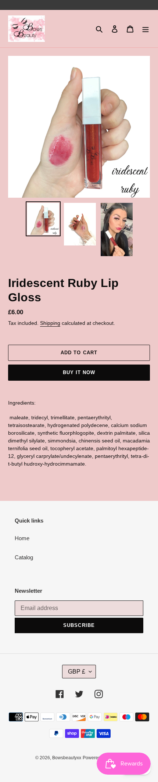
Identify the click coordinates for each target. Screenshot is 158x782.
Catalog (24, 557)
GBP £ (76, 671)
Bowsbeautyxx (66, 757)
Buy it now (79, 372)
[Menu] (145, 29)
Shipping (50, 323)
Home (22, 538)
